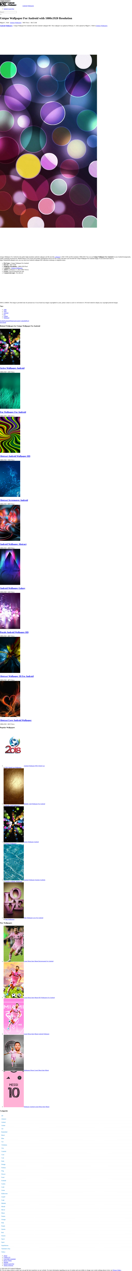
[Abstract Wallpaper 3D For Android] (10, 672)
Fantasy (3, 1167)
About (5, 1255)
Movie (3, 1210)
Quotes (3, 1229)
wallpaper (57, 257)
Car (2, 1141)
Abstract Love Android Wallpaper (16, 720)
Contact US (7, 1257)
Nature (3, 1216)
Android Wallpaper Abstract (13, 544)
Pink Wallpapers (9, 919)
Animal (3, 1122)
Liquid (3, 1197)
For (5, 314)
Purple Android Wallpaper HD (14, 632)
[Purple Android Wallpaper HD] (10, 628)
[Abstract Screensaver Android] (10, 496)
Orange (3, 1219)
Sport (2, 1242)
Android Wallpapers (28, 6)
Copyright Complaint (10, 1259)
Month (3, 1206)
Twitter (2, 321)
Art (2, 1128)
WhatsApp (13, 321)
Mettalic (3, 1203)
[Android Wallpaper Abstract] (10, 540)
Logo (2, 1200)
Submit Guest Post (9, 9)
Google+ (18, 321)
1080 (5, 309)
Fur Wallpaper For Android (13, 412)
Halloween (4, 1193)
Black (3, 1135)
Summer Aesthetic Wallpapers (13, 881)
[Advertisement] (54, 40)
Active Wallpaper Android (12, 368)
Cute (2, 1158)
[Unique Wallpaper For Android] (66, 141)
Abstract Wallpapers (15, 22)
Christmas (4, 1145)
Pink (2, 1223)
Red (2, 1232)
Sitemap (6, 1262)
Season (3, 1235)
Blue (2, 1138)
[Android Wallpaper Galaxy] (10, 584)
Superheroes (4, 1245)
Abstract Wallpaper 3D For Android (17, 676)
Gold (2, 1187)
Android (6, 313)
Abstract (3, 1119)
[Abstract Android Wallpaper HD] (10, 452)
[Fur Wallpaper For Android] (10, 408)
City (2, 1148)
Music (3, 1213)
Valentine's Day (5, 1248)
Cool (2, 1154)
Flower (3, 1174)
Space (3, 1239)
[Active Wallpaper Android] (10, 364)
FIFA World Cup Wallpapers (13, 767)
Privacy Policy (8, 1260)
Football (3, 1180)
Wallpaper (6, 318)
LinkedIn (23, 321)
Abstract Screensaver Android (14, 500)
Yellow (3, 1252)
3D (2, 1115)
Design (3, 1164)
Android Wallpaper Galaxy (12, 588)
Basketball (4, 1132)
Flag (2, 1171)
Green (3, 1190)
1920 (5, 311)
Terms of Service (8, 1265)
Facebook (7, 321)
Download (3, 322)
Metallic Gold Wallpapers (12, 805)
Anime (3, 1125)
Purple (3, 1226)
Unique (6, 316)
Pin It (27, 321)
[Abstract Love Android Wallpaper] (10, 716)
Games (3, 1184)
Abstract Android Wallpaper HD (15, 456)
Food (2, 1177)
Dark (2, 1161)
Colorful (3, 1151)
